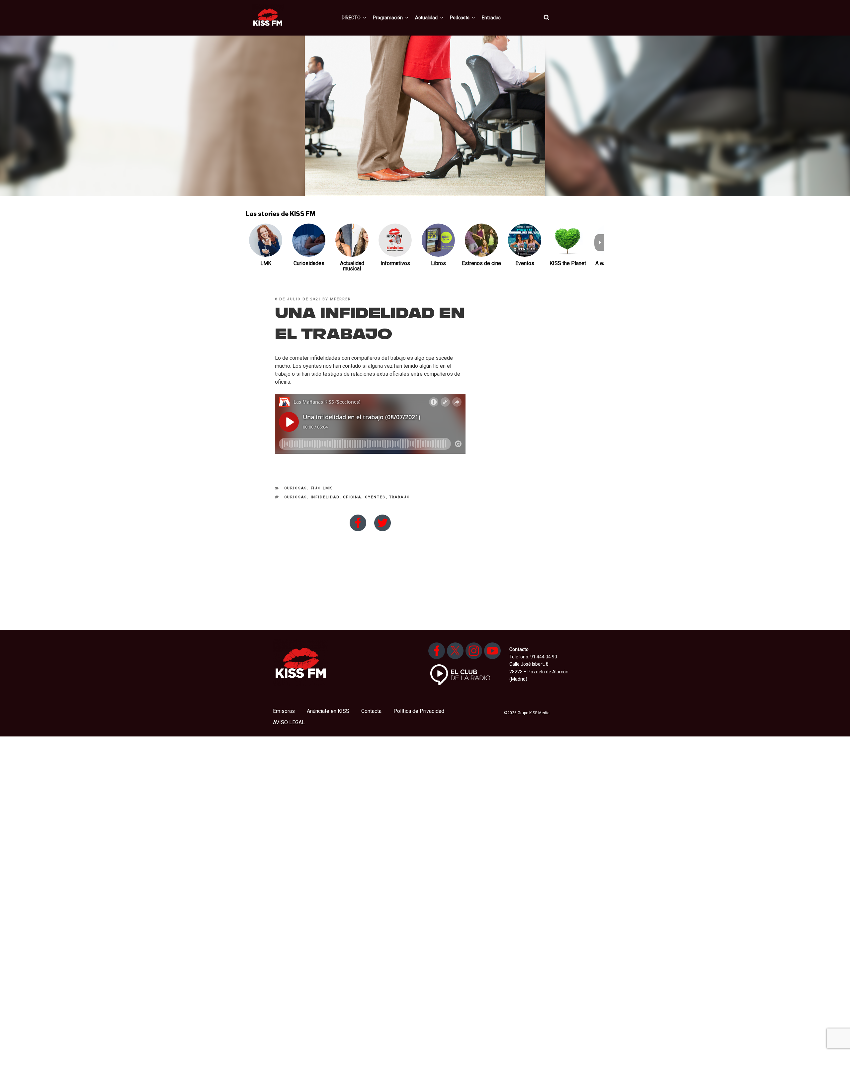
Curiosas (295, 488)
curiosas (295, 497)
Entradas (491, 17)
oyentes (375, 497)
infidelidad (325, 497)
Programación (388, 17)
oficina (352, 497)
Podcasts (459, 17)
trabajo (399, 497)
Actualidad (426, 17)
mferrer (340, 299)
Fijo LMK (322, 488)
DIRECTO (351, 17)
